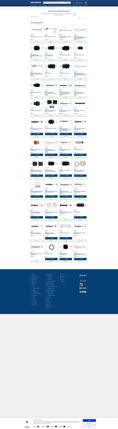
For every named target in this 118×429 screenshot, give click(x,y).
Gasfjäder (80, 5)
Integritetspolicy (35, 305)
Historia (34, 312)
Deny (89, 426)
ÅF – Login (85, 5)
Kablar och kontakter (51, 303)
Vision (34, 310)
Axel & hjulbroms (33, 5)
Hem (32, 7)
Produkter (35, 7)
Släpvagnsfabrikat (62, 0)
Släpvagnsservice (67, 0)
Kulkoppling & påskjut (50, 296)
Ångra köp (34, 303)
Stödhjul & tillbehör (67, 5)
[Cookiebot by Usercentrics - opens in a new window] (27, 427)
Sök (69, 6)
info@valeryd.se (63, 290)
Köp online (36, 44)
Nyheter (58, 0)
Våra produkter (73, 0)
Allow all (89, 420)
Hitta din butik (49, 315)
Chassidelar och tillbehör (52, 308)
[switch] (47, 426)
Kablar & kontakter (58, 5)
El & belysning (50, 5)
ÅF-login (48, 317)
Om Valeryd (34, 308)
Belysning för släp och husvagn (52, 299)
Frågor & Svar (78, 0)
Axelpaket (49, 292)
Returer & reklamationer (37, 306)
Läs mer (75, 14)
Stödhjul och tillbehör (50, 305)
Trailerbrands (35, 315)
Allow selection (89, 423)
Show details (69, 426)
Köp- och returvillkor (36, 301)
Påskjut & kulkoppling (42, 5)
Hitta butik (86, 3)
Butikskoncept (83, 0)
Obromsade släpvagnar (51, 294)
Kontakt (86, 0)
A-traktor (34, 317)
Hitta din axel (50, 290)
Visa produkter (50, 289)
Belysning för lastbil (51, 301)
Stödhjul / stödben (51, 306)
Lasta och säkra (49, 310)
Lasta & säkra (75, 5)
